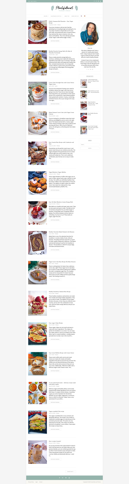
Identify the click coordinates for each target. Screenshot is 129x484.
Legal (36, 482)
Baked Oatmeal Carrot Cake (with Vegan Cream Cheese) (61, 113)
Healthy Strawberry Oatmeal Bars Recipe (59, 291)
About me (67, 16)
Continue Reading (55, 40)
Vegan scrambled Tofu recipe (56, 411)
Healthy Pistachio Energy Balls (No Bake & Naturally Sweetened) (60, 52)
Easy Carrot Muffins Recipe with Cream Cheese (61, 353)
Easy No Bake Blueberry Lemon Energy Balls (61, 202)
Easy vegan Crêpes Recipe (56, 323)
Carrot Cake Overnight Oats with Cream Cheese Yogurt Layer (61, 83)
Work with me (75, 16)
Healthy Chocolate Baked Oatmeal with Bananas (61, 232)
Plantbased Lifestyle (56, 16)
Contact (40, 482)
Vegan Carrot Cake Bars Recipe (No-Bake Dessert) (62, 261)
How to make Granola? (55, 441)
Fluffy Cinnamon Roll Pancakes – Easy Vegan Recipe (61, 22)
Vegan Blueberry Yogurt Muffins (57, 172)
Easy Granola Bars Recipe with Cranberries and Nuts (61, 143)
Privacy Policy (31, 482)
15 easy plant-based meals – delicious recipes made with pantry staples (62, 383)
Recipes (46, 16)
